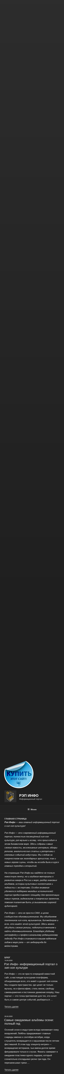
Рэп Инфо (29, 795)
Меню (34, 809)
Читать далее (11, 1006)
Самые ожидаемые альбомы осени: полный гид (29, 1021)
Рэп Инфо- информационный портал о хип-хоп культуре (30, 966)
